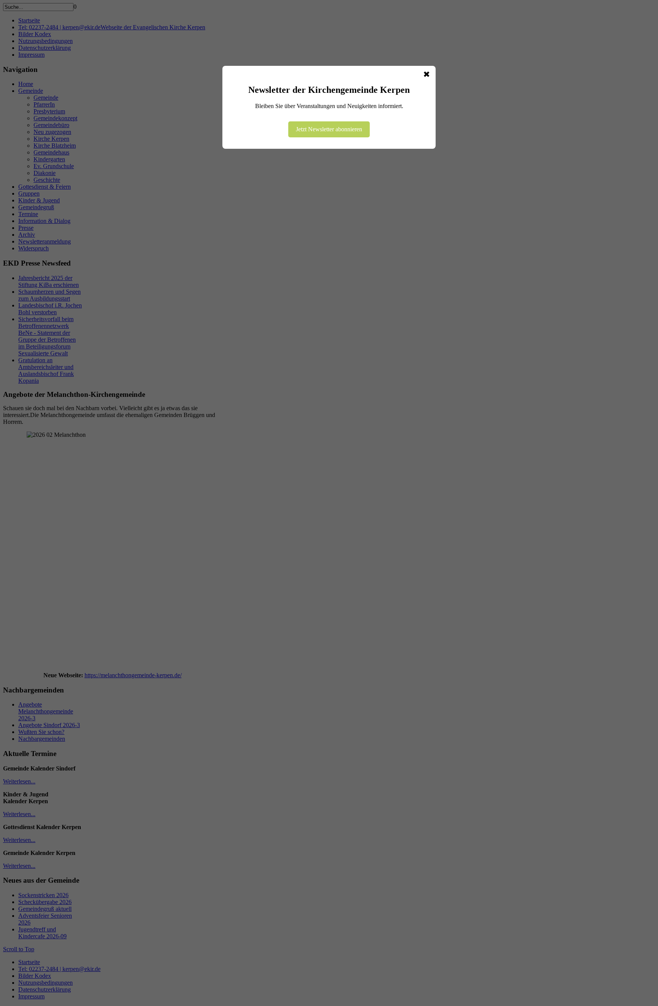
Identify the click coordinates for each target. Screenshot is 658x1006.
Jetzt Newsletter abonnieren (329, 129)
